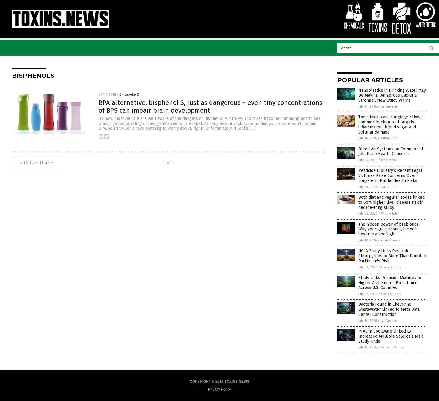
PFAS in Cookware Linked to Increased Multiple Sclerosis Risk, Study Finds (391, 336)
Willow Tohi (388, 138)
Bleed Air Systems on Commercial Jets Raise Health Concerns (390, 151)
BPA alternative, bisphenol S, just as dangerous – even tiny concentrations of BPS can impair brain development (210, 106)
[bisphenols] (60, 27)
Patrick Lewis (390, 240)
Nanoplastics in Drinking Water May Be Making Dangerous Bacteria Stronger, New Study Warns (392, 95)
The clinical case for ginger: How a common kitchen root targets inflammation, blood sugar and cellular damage (390, 124)
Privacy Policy (219, 389)
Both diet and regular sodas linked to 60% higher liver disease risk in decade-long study (391, 202)
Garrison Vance (391, 347)
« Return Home (37, 163)
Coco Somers (391, 267)
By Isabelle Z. (129, 95)
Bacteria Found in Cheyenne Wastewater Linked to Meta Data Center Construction (389, 309)
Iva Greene (388, 106)
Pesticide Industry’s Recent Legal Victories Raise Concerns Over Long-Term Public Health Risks (390, 175)
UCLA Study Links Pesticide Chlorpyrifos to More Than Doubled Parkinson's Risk (392, 256)
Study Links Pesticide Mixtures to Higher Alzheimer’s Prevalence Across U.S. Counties (389, 282)
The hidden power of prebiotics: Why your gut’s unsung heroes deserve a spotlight (388, 229)
